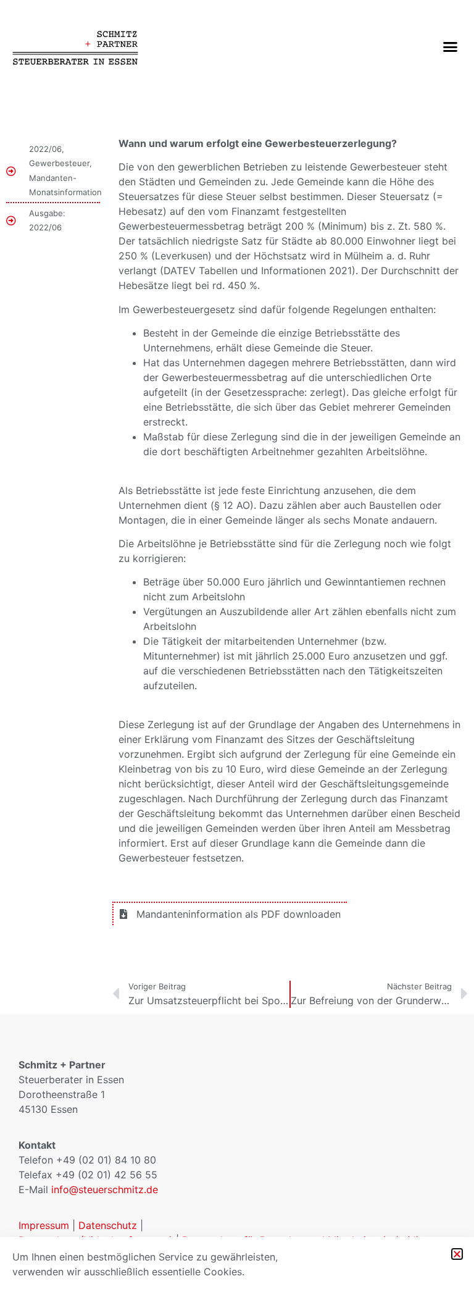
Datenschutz (107, 1225)
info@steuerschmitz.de (104, 1189)
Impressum (44, 1225)
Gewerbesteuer (59, 163)
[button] (450, 46)
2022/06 (45, 149)
